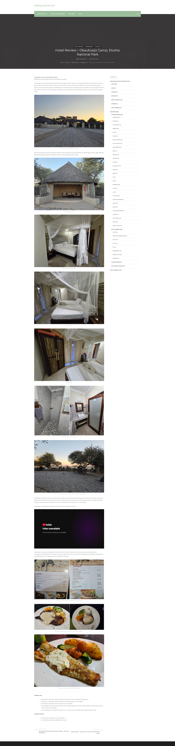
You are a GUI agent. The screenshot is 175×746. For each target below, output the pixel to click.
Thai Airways (116, 218)
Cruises (113, 92)
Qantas (115, 203)
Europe (113, 96)
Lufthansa (115, 195)
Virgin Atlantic (117, 225)
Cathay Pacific (116, 143)
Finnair (114, 169)
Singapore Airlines (117, 210)
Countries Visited (42, 13)
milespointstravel (44, 5)
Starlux (115, 214)
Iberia (114, 173)
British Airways (117, 139)
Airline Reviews (115, 114)
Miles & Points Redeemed (58, 13)
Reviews (97, 46)
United (114, 221)
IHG (113, 247)
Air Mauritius (116, 124)
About (80, 13)
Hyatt (114, 243)
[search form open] (138, 14)
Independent (89, 46)
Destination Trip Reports (118, 81)
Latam (114, 188)
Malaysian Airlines (117, 199)
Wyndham (115, 258)
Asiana (114, 136)
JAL (113, 177)
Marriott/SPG (116, 254)
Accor (114, 232)
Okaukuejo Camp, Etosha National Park (46, 77)
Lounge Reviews (115, 262)
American (115, 128)
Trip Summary (114, 270)
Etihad (114, 162)
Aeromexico (116, 117)
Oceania (113, 103)
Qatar (114, 206)
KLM (114, 180)
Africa (113, 84)
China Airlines (116, 147)
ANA (114, 132)
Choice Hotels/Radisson (119, 235)
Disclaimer (72, 13)
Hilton (114, 239)
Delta (114, 150)
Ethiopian (115, 158)
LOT (113, 192)
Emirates (115, 154)
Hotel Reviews (79, 46)
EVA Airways (116, 165)
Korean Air (115, 184)
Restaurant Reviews (117, 266)
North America (115, 99)
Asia (112, 88)
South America (115, 107)
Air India (115, 121)
